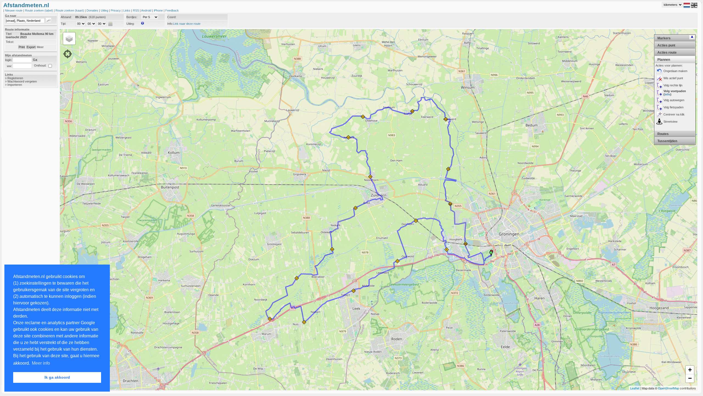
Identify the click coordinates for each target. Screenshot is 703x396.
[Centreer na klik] (659, 114)
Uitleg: (130, 23)
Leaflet (634, 388)
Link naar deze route (186, 23)
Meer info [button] (41, 363)
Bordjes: (131, 17)
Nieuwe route (14, 10)
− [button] (690, 378)
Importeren (14, 84)
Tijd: (63, 23)
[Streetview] (659, 122)
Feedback (172, 10)
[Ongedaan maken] (659, 71)
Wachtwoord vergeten (22, 81)
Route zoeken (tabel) (39, 10)
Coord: (171, 17)
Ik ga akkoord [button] (57, 377)
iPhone (159, 10)
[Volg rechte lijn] (659, 85)
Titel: (9, 33)
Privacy (116, 10)
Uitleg (105, 10)
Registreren (15, 78)
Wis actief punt (673, 78)
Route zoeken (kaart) (70, 10)
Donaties (93, 10)
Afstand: (66, 17)
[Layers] (69, 38)
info (667, 94)
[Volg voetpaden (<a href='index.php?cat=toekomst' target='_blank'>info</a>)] (659, 93)
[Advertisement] (25, 179)
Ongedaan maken (675, 71)
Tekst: (10, 41)
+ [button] (690, 369)
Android (146, 10)
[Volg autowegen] (659, 100)
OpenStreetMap (668, 388)
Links (127, 10)
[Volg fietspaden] (659, 107)
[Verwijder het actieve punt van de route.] (659, 78)
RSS (136, 10)
